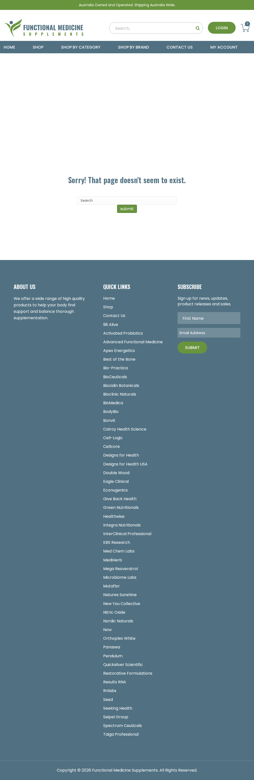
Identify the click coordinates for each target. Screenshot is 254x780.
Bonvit (109, 420)
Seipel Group (115, 717)
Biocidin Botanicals (121, 385)
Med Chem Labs (118, 551)
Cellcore (111, 446)
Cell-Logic (113, 438)
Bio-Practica (115, 368)
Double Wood (116, 473)
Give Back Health (119, 499)
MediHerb (112, 560)
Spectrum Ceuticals (122, 725)
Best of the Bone (119, 359)
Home (9, 47)
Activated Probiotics (123, 333)
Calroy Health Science (124, 429)
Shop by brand (133, 47)
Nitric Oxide (114, 612)
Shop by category (80, 47)
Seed (108, 699)
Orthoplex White (119, 638)
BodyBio (111, 411)
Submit (192, 347)
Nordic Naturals (118, 621)
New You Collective (121, 604)
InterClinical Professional (127, 534)
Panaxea (111, 647)
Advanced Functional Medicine (133, 342)
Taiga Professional (121, 734)
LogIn (222, 28)
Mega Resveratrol (120, 569)
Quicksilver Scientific (123, 664)
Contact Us (179, 47)
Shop (38, 47)
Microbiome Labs (119, 577)
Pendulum (113, 656)
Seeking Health (117, 708)
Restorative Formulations (127, 673)
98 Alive (110, 324)
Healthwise (114, 516)
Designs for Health (121, 455)
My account (224, 47)
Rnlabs (109, 690)
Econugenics (115, 490)
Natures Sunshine (120, 595)
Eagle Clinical (116, 481)
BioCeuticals (115, 377)
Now (107, 630)
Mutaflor (111, 586)
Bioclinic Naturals (119, 394)
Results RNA (114, 682)
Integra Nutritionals (122, 525)
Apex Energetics (119, 350)
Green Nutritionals (121, 507)
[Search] (198, 28)
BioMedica (113, 403)
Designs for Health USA (125, 464)
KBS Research (116, 542)
